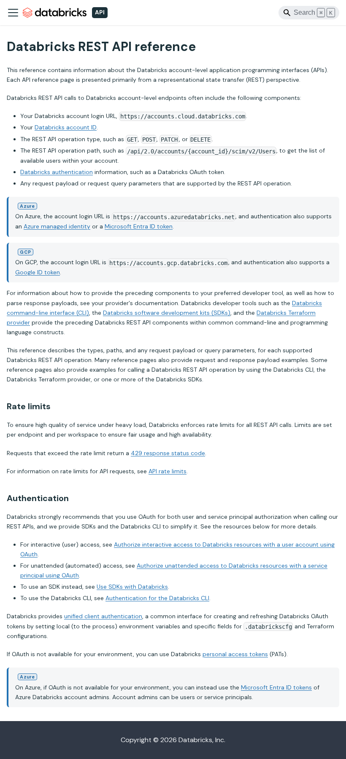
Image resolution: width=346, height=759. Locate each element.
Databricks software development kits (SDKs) (166, 312)
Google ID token (37, 272)
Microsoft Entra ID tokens (276, 687)
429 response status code (168, 453)
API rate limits (168, 471)
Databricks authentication (56, 172)
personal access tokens (235, 654)
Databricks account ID (66, 127)
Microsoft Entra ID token (139, 226)
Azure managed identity (57, 226)
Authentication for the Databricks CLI (157, 598)
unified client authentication (103, 616)
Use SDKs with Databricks (132, 586)
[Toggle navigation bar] (13, 12)
